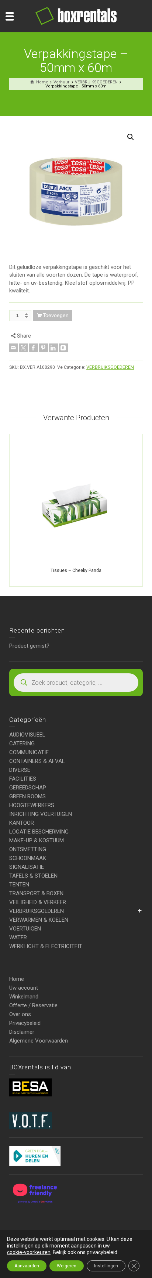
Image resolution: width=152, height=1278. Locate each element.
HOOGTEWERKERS (31, 805)
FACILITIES (22, 778)
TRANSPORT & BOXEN (36, 893)
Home (16, 979)
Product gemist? (29, 645)
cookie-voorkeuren (29, 1252)
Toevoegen (56, 315)
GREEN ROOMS (27, 796)
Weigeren (66, 1265)
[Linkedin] (53, 347)
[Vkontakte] (63, 347)
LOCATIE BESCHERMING (39, 831)
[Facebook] (33, 347)
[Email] (13, 347)
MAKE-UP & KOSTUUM (36, 840)
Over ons (20, 1014)
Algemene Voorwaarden (38, 1040)
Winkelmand (23, 996)
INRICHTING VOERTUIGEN (40, 814)
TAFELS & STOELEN (33, 875)
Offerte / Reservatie (33, 1005)
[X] (23, 347)
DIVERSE (19, 770)
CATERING (22, 743)
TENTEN (19, 884)
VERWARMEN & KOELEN (38, 920)
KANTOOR (21, 823)
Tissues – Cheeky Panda (76, 570)
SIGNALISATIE (26, 867)
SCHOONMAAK (27, 858)
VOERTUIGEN (25, 928)
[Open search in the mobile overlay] (76, 682)
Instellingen (106, 1265)
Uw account (23, 987)
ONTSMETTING (27, 849)
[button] (130, 137)
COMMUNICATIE (29, 752)
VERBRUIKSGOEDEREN (110, 367)
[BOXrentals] (76, 15)
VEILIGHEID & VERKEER (37, 902)
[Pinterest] (43, 347)
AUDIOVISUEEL (27, 734)
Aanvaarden (26, 1265)
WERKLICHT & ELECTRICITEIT (45, 946)
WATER (18, 937)
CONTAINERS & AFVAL (37, 761)
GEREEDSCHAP (27, 787)
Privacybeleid (25, 1023)
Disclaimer (21, 1032)
